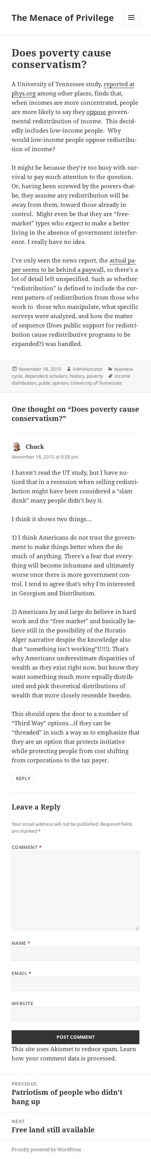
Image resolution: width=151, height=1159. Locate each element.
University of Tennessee (96, 383)
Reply (23, 778)
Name (21, 943)
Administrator (88, 369)
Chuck (35, 446)
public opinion (53, 383)
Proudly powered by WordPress (46, 1149)
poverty (95, 376)
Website (22, 1003)
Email (21, 973)
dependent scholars (46, 376)
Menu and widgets (131, 25)
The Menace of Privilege (63, 17)
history (77, 376)
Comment (27, 847)
